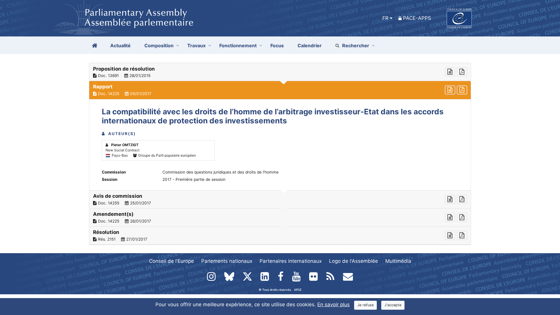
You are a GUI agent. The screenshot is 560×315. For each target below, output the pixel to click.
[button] (280, 72)
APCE (298, 289)
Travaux (196, 45)
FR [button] (385, 18)
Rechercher (355, 45)
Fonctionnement (238, 45)
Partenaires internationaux (291, 261)
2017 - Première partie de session (193, 179)
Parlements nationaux (226, 261)
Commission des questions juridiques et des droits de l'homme (220, 172)
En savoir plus (333, 304)
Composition (159, 45)
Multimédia (398, 261)
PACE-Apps (417, 18)
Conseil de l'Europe (171, 261)
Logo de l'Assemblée (353, 261)
